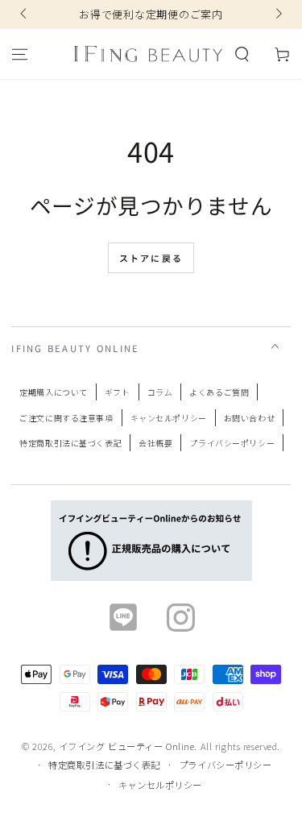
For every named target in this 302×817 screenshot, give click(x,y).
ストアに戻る (151, 257)
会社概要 (155, 443)
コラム (160, 392)
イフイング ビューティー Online (127, 746)
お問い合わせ (249, 418)
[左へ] (24, 14)
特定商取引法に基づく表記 (70, 443)
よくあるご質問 (219, 392)
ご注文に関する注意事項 (66, 418)
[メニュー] (19, 54)
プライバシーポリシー (232, 443)
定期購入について (53, 392)
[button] (242, 54)
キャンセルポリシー (168, 418)
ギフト (117, 392)
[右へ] (277, 14)
